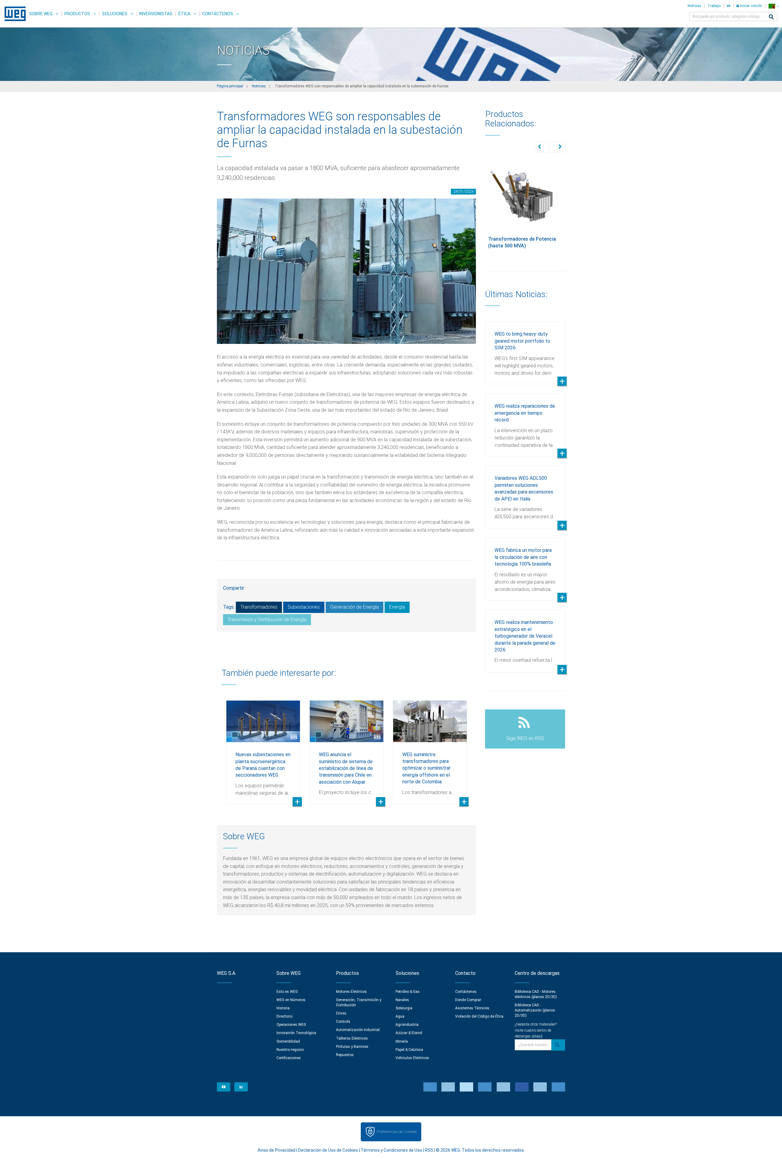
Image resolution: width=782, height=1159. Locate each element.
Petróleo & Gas (408, 992)
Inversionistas (155, 13)
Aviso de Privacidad (276, 1150)
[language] (773, 6)
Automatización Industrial (358, 1030)
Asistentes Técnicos (472, 1008)
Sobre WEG (41, 13)
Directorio (284, 1016)
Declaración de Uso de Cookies (328, 1150)
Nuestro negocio (290, 1050)
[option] (263, 747)
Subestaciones (304, 607)
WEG (13, 13)
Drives (341, 1013)
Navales (402, 1000)
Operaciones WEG (291, 1024)
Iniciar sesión (750, 6)
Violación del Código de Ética (479, 1016)
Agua (400, 1016)
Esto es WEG (287, 992)
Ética (184, 13)
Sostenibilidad (288, 1041)
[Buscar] (771, 17)
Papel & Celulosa (409, 1050)
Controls (343, 1021)
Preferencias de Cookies (397, 1131)
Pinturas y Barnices (352, 1046)
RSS (429, 1150)
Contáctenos (217, 13)
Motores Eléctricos (351, 992)
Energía (397, 607)
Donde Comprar (468, 1000)
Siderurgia (404, 1008)
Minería (402, 1041)
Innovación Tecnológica (296, 1033)
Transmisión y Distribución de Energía (267, 619)
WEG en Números (290, 1000)
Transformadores (258, 607)
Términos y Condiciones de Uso (391, 1150)
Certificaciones (288, 1058)
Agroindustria (407, 1024)
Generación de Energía (354, 607)
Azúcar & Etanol (409, 1033)
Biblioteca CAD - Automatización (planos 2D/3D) (535, 1010)
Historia (283, 1008)
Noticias (694, 6)
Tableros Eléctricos (352, 1038)
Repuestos (345, 1055)
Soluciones (114, 13)
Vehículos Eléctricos (412, 1058)
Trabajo (714, 6)
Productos (77, 13)
